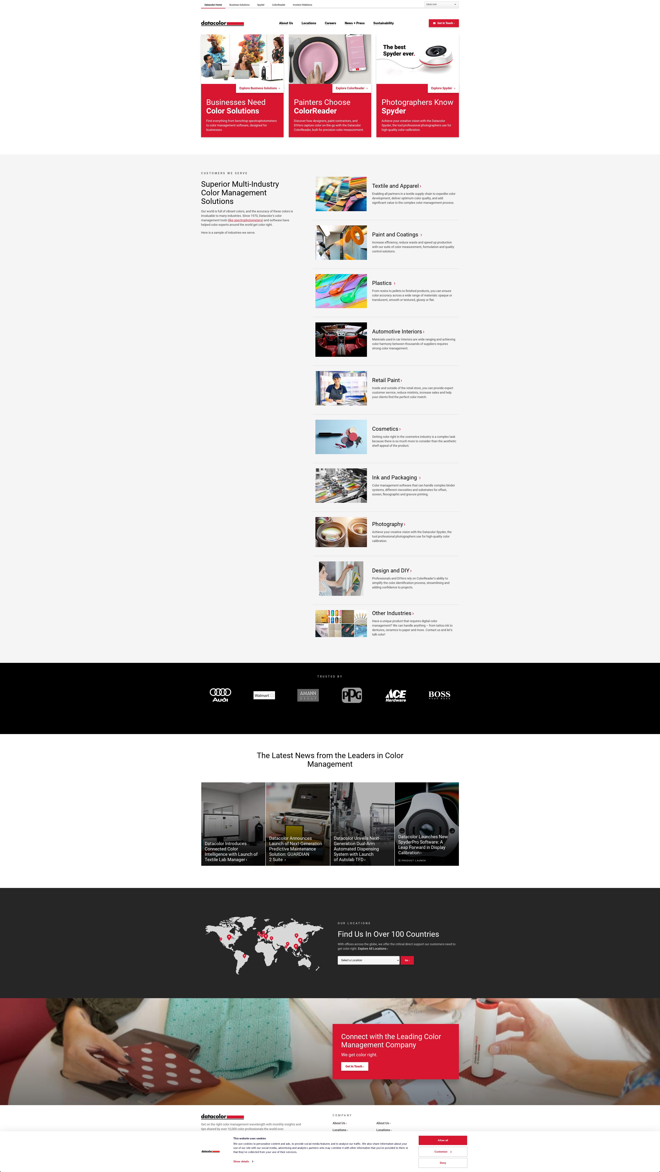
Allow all (443, 1140)
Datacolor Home (213, 4)
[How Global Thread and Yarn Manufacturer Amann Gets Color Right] (308, 695)
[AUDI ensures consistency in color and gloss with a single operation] (220, 695)
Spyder (261, 4)
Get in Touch (445, 23)
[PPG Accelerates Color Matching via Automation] (352, 695)
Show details (241, 1161)
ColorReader (278, 4)
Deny (443, 1162)
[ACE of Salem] (395, 695)
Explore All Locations (372, 948)
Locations (339, 1130)
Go (406, 960)
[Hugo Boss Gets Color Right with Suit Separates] (439, 695)
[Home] (222, 23)
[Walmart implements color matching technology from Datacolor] (264, 695)
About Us (339, 1123)
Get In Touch (353, 1066)
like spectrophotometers (245, 220)
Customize (440, 1151)
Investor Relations (302, 4)
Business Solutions (239, 4)
